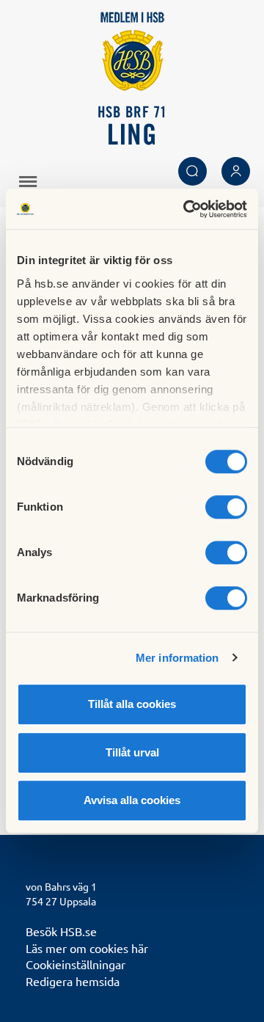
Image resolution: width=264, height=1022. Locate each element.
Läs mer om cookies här (87, 948)
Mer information (177, 657)
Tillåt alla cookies (132, 704)
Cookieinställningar (75, 964)
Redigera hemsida (73, 981)
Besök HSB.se (61, 931)
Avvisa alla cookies (132, 800)
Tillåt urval (132, 752)
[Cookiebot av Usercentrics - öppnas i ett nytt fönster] (186, 209)
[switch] (226, 507)
